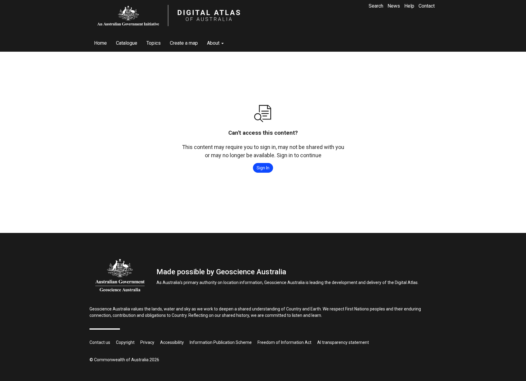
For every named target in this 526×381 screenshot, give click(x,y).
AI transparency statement (343, 342)
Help (409, 6)
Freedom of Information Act (284, 342)
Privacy (147, 342)
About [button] (214, 43)
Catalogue (126, 43)
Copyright (125, 342)
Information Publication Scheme (221, 342)
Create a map (184, 43)
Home (100, 43)
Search (376, 6)
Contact (427, 6)
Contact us (99, 342)
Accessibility (172, 342)
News (393, 6)
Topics (153, 43)
